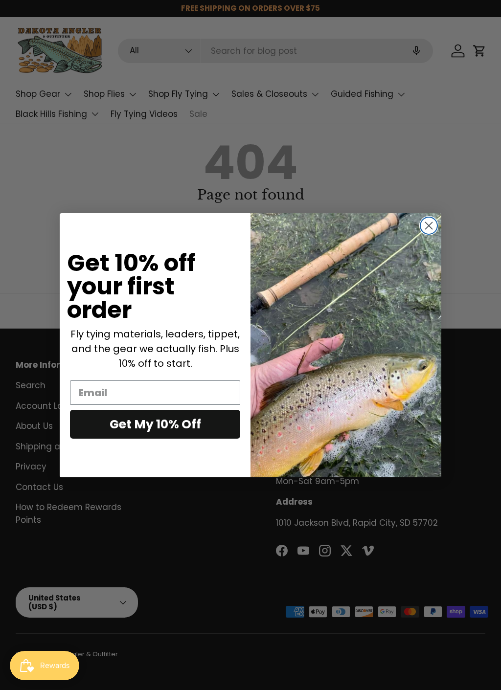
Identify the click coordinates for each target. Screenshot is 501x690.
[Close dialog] (428, 225)
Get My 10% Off (155, 424)
